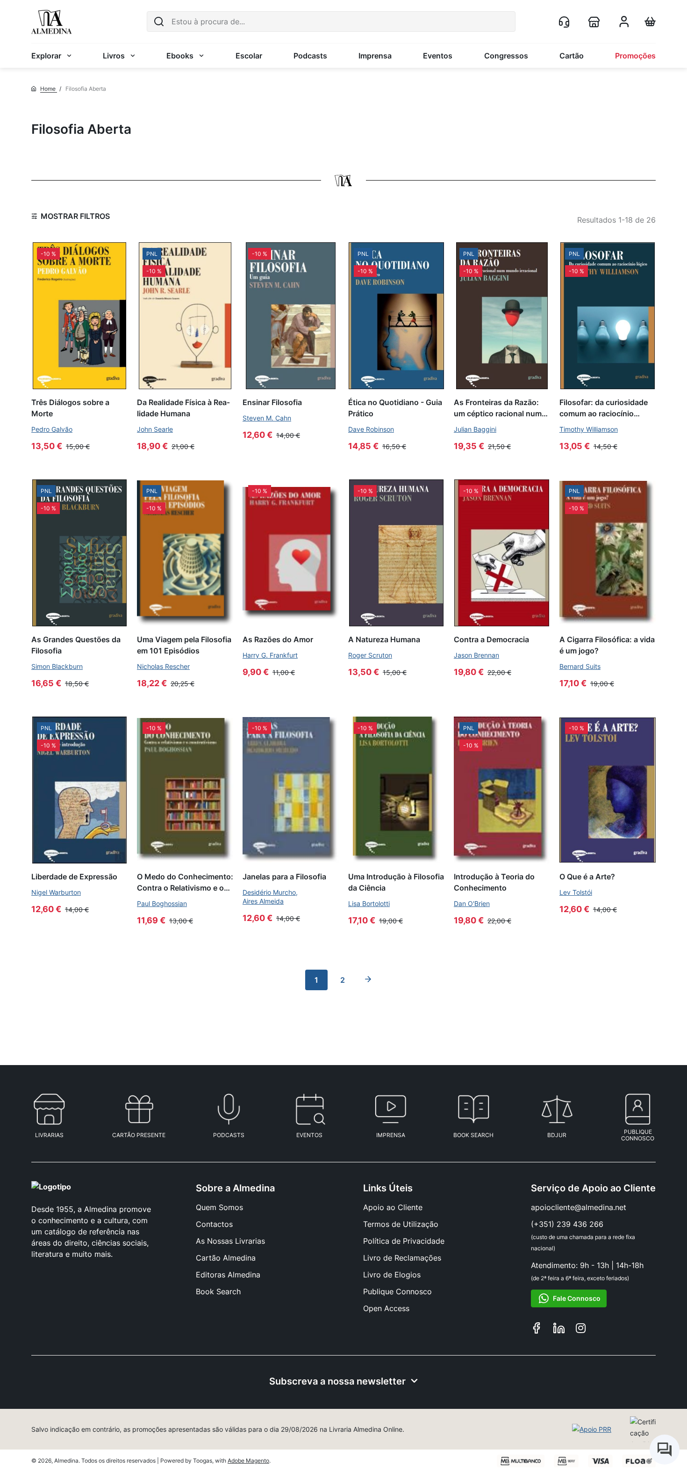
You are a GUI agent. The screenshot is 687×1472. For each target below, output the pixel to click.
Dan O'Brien (472, 903)
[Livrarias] (595, 21)
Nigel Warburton (56, 892)
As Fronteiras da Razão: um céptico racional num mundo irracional (498, 408)
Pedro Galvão (51, 429)
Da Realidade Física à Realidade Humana (183, 408)
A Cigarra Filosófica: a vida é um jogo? (607, 645)
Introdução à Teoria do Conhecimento (494, 882)
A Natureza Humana (384, 639)
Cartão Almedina (226, 1258)
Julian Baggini (475, 429)
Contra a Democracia (491, 639)
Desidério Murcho (269, 892)
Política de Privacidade (403, 1241)
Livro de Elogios (392, 1274)
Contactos (214, 1224)
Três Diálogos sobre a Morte (70, 408)
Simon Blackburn (57, 666)
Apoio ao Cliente (392, 1207)
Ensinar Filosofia (272, 402)
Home (48, 89)
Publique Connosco (397, 1291)
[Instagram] (581, 1329)
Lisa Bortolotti (369, 903)
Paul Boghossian (162, 903)
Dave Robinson (371, 429)
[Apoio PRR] (591, 1429)
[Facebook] (536, 1329)
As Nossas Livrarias (230, 1241)
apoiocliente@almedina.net (578, 1207)
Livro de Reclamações (402, 1258)
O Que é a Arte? (587, 876)
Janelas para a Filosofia (284, 876)
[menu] (343, 56)
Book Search (218, 1291)
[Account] (624, 24)
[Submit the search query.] (159, 21)
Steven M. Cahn (267, 417)
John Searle (155, 429)
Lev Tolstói (575, 892)
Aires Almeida (263, 901)
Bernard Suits (580, 666)
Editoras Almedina (228, 1274)
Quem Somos (219, 1207)
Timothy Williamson (588, 429)
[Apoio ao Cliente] (565, 21)
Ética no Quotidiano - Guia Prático (395, 408)
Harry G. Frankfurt (270, 655)
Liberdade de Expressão (74, 876)
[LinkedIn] (559, 1329)
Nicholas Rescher (163, 666)
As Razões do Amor (278, 639)
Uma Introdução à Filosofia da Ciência (396, 882)
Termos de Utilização (400, 1224)
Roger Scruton (370, 655)
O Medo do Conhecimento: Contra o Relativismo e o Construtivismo (185, 882)
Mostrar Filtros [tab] (75, 216)
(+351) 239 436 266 (567, 1224)
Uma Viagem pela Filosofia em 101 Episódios (184, 645)
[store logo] (51, 21)
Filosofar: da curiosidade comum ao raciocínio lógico (603, 408)
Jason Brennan (476, 655)
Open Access (386, 1308)
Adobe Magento (248, 1461)
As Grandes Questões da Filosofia (76, 645)
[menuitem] (51, 55)
